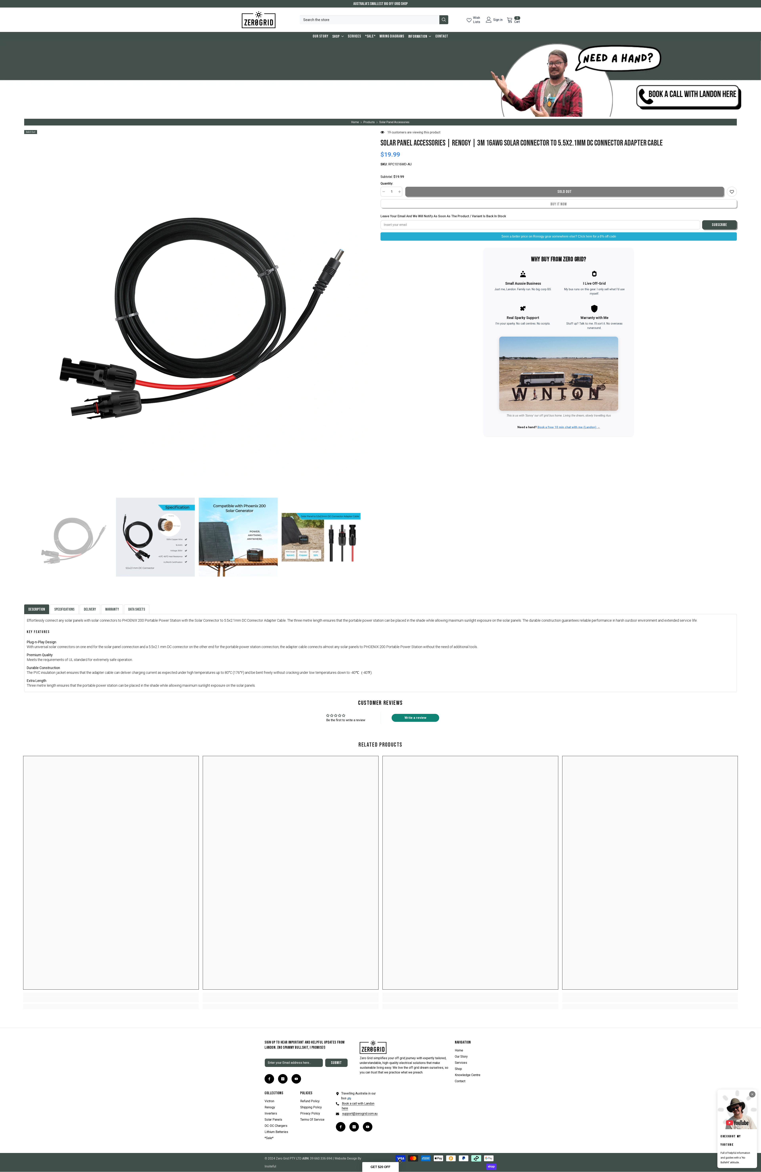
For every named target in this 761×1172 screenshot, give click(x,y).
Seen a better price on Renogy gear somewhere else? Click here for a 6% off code (558, 236)
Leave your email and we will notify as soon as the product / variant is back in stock (443, 216)
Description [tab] (36, 609)
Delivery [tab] (90, 609)
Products (369, 122)
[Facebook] (269, 1079)
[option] (196, 302)
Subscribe (719, 224)
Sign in (498, 19)
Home (355, 122)
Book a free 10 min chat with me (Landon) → (568, 427)
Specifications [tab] (64, 609)
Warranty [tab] (112, 609)
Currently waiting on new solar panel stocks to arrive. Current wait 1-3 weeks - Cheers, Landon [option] (380, 3)
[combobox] (369, 19)
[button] (25, 537)
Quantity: (386, 183)
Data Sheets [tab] (136, 609)
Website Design (346, 1158)
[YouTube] (296, 1079)
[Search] (374, 19)
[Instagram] (283, 1079)
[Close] (752, 1094)
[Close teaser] (400, 1161)
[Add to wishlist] (732, 192)
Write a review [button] (415, 718)
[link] (111, 999)
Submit (336, 1062)
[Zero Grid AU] (380, 79)
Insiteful (270, 1166)
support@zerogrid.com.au (360, 1114)
